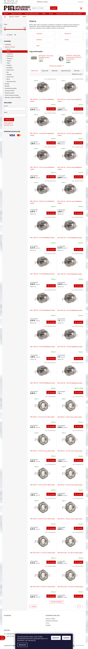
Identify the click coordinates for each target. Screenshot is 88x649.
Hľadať (53, 8)
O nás (47, 623)
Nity (8, 72)
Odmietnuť (55, 638)
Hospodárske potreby (10, 88)
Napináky (9, 74)
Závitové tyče (10, 70)
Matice (8, 51)
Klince (8, 79)
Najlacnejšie (45, 70)
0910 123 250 (10, 636)
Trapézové (10, 53)
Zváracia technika (9, 90)
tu (34, 640)
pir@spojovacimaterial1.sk (14, 633)
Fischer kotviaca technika (12, 95)
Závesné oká (10, 76)
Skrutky (9, 49)
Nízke (8, 63)
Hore (33, 606)
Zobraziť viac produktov (55, 66)
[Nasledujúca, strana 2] (78, 606)
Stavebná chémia (9, 93)
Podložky (9, 65)
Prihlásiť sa (9, 119)
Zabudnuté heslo (8, 125)
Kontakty (48, 625)
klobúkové (9, 58)
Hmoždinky (10, 67)
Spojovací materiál (10, 47)
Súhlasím (66, 638)
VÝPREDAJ (8, 44)
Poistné (9, 60)
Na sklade (11, 34)
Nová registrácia (8, 123)
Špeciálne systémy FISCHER (13, 97)
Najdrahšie (55, 70)
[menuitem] (6, 13)
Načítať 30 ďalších (56, 602)
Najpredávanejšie (66, 70)
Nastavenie (22, 645)
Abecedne (77, 70)
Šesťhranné (10, 56)
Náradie (7, 83)
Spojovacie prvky (11, 81)
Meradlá (7, 86)
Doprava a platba (42, 2)
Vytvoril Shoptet (80, 645)
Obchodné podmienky (52, 620)
